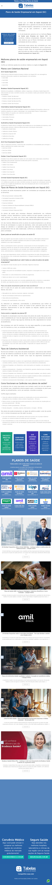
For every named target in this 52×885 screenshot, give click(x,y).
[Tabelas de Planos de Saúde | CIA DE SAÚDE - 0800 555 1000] (26, 6)
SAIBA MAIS (25, 556)
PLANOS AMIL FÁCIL (19, 505)
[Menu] (2, 5)
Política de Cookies (33, 878)
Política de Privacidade (20, 878)
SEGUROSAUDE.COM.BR (39, 857)
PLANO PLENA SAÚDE (45, 492)
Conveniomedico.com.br (13, 857)
